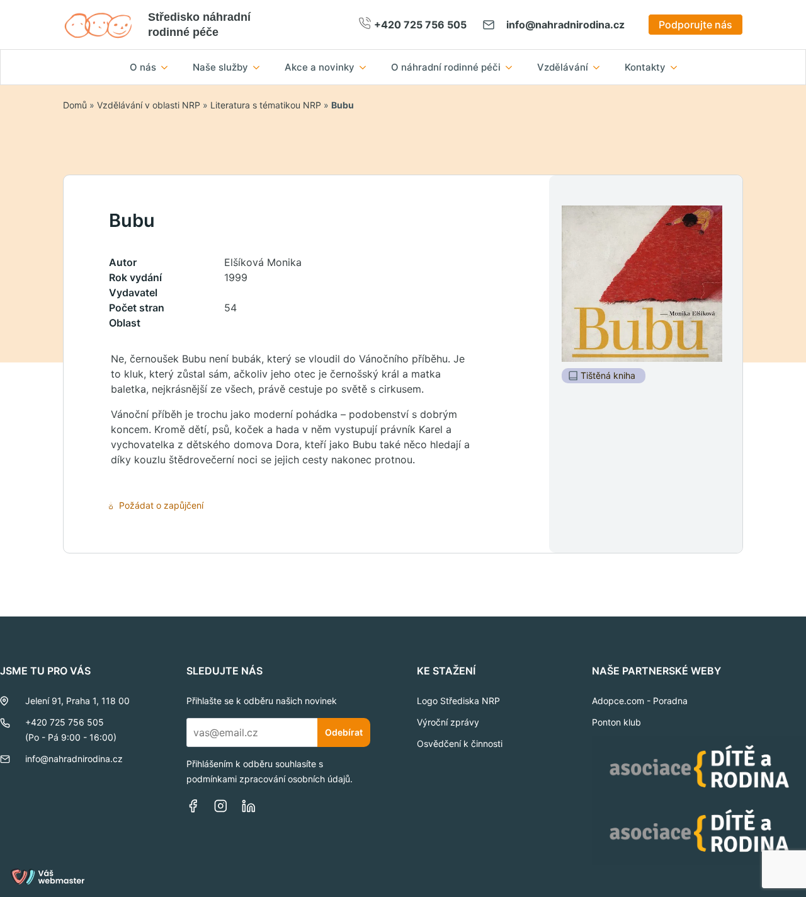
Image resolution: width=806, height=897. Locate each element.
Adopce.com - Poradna (640, 700)
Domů (75, 105)
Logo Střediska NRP (458, 700)
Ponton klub (616, 722)
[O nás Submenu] (168, 67)
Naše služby (220, 67)
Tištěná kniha (608, 375)
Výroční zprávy (448, 722)
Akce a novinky (320, 67)
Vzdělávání (562, 67)
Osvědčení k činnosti (459, 743)
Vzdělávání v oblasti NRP (148, 105)
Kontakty (645, 67)
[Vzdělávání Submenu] (600, 67)
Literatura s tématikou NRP (265, 105)
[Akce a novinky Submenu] (366, 67)
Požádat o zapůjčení (161, 505)
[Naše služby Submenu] (260, 67)
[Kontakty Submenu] (678, 67)
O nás (143, 67)
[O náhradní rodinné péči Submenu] (513, 67)
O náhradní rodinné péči (446, 67)
